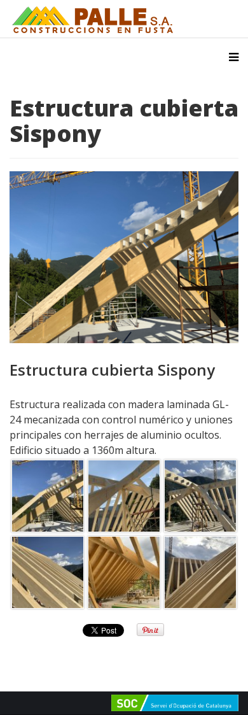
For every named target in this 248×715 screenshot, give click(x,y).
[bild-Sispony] (47, 496)
